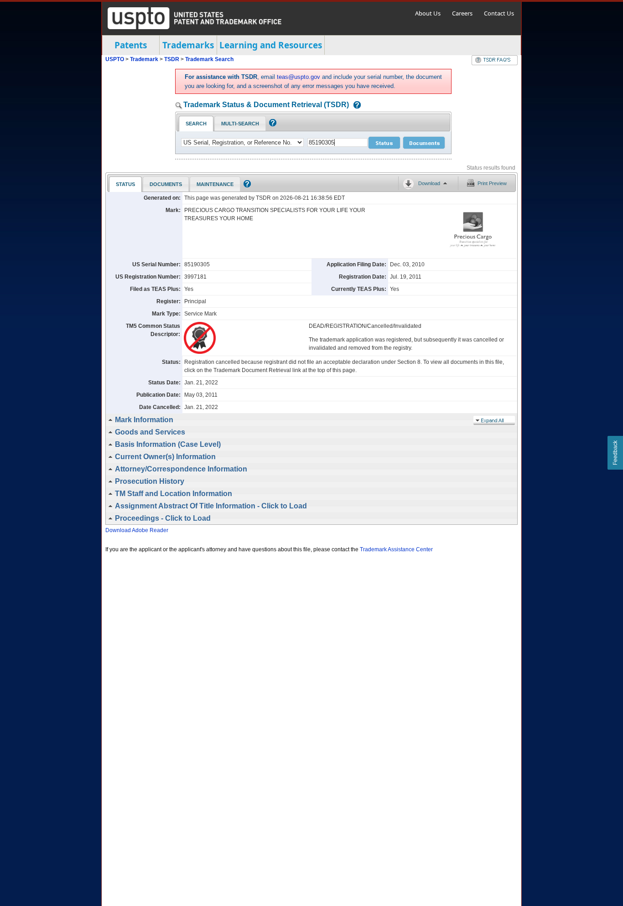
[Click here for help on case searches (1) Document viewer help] (355, 105)
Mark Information (144, 420)
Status (125, 184)
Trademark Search (209, 59)
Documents (166, 184)
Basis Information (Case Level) (168, 444)
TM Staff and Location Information (173, 493)
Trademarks (188, 45)
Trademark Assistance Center (396, 549)
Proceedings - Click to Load (163, 518)
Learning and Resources (270, 45)
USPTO (114, 59)
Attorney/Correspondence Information (181, 469)
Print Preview (492, 183)
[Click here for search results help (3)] (246, 185)
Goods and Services (150, 432)
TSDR (172, 59)
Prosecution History (149, 481)
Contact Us (499, 13)
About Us (428, 13)
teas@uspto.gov (298, 76)
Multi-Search (240, 123)
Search (196, 123)
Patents (130, 45)
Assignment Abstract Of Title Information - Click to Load (211, 506)
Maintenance (215, 184)
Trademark (144, 59)
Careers (462, 13)
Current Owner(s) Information (165, 457)
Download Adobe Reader (136, 530)
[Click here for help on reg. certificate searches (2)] (271, 124)
